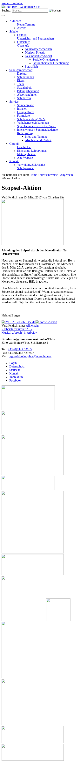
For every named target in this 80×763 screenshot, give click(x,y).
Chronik (14, 143)
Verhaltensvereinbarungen (33, 122)
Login (13, 363)
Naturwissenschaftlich (38, 49)
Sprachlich (31, 66)
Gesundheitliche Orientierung (51, 63)
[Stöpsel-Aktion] (33, 243)
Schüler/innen (25, 77)
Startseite (14, 370)
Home (33, 174)
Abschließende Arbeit (38, 140)
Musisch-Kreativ (35, 52)
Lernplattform (25, 112)
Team (20, 84)
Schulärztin (24, 98)
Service (13, 101)
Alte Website (25, 157)
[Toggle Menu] (3, 15)
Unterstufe (23, 42)
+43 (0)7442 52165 (20, 349)
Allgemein (66, 174)
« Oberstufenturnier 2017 (17, 329)
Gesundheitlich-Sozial (38, 56)
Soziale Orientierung (45, 59)
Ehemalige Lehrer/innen (32, 150)
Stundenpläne (25, 105)
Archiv (21, 28)
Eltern (20, 80)
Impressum (16, 377)
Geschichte (24, 147)
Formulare (23, 115)
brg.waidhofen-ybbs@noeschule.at (30, 356)
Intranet (21, 108)
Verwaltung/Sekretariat (31, 164)
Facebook (15, 380)
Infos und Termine (36, 136)
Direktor (22, 73)
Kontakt (14, 161)
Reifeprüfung (25, 133)
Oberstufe (23, 45)
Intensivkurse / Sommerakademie (37, 129)
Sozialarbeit (24, 87)
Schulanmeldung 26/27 (31, 119)
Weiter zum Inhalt (12, 3)
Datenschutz (16, 366)
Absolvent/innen (27, 94)
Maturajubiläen (26, 154)
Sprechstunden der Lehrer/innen (36, 126)
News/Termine (26, 24)
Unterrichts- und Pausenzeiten (35, 38)
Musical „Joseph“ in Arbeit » (19, 332)
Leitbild (22, 35)
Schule (13, 31)
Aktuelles (15, 21)
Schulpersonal (25, 168)
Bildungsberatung (28, 91)
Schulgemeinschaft (20, 70)
